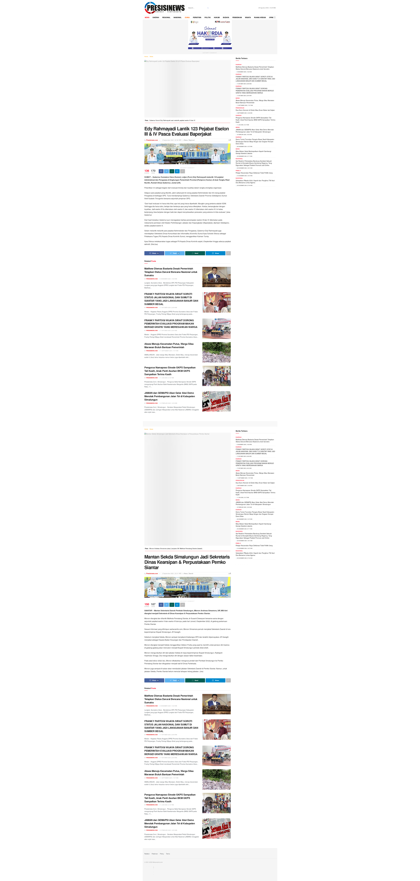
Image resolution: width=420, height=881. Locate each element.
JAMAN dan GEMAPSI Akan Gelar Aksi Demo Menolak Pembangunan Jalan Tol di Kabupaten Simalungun (169, 396)
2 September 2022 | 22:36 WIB (171, 140)
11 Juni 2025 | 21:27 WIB (167, 378)
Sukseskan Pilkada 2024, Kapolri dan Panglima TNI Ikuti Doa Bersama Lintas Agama (255, 181)
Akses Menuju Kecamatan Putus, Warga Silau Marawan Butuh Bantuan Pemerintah (169, 345)
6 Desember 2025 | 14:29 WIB (168, 279)
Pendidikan (240, 108)
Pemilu (238, 170)
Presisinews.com (152, 140)
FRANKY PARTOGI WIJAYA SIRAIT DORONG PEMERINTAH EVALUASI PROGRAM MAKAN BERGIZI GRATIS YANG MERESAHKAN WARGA (170, 323)
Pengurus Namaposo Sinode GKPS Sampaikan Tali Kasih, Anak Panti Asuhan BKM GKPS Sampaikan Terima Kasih (170, 371)
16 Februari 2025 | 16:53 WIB (168, 403)
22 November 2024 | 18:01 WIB (244, 168)
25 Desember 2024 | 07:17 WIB (244, 156)
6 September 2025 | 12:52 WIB (244, 113)
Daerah (239, 64)
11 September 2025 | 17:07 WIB (169, 351)
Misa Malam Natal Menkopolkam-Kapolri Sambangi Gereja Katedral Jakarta (253, 152)
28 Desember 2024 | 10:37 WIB (244, 146)
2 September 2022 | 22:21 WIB (171, 573)
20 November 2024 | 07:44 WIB (244, 185)
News (151, 56)
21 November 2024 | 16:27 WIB (244, 175)
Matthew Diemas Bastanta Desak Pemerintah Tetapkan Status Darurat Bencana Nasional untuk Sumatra (170, 272)
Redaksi (147, 854)
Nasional (239, 158)
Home (146, 56)
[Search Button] (207, 8)
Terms (168, 854)
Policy (162, 854)
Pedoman (155, 854)
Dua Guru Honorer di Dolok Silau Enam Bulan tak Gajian (255, 110)
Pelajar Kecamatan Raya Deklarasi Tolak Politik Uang (254, 173)
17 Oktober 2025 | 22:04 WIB (168, 330)
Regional (192, 140)
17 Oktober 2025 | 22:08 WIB (168, 307)
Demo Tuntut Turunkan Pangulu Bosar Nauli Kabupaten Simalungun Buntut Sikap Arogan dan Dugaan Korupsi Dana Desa (255, 141)
